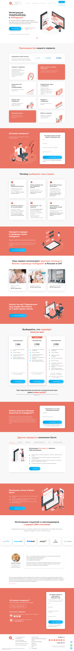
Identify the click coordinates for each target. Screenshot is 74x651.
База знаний (34, 644)
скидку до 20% (39, 392)
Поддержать (34, 648)
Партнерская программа (36, 641)
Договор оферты (34, 637)
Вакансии (33, 643)
